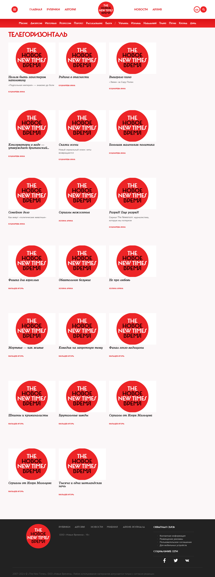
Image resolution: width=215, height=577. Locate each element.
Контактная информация (173, 535)
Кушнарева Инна (16, 91)
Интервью (51, 23)
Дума (193, 23)
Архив (157, 9)
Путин (172, 23)
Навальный (150, 23)
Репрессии (65, 23)
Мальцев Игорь (16, 288)
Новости (141, 9)
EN (196, 9)
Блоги (108, 23)
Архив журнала (134, 527)
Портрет (78, 23)
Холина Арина (66, 221)
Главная (36, 9)
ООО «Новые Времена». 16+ (74, 534)
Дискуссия (36, 23)
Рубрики (53, 9)
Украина (123, 23)
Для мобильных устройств (173, 545)
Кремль (183, 23)
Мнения (112, 527)
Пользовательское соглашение (176, 541)
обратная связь (164, 527)
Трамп (162, 23)
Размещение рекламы (171, 538)
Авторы (70, 9)
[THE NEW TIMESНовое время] (106, 9)
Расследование (94, 23)
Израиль (136, 23)
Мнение (23, 23)
